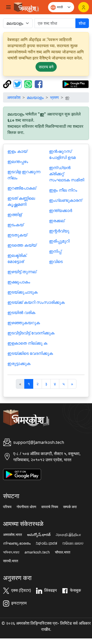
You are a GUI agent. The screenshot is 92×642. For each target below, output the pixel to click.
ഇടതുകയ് (17, 235)
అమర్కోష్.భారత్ (39, 535)
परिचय (7, 507)
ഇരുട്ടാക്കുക (18, 363)
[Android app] (22, 474)
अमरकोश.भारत (12, 535)
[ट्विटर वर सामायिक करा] (18, 83)
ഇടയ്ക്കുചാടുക (22, 292)
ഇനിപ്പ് (55, 251)
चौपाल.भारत (62, 552)
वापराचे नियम (49, 507)
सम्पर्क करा (70, 507)
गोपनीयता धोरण (26, 507)
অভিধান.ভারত (11, 552)
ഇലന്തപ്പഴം (17, 161)
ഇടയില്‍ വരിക (21, 312)
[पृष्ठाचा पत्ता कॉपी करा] (8, 83)
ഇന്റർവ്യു (59, 231)
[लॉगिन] (83, 7)
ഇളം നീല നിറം (63, 190)
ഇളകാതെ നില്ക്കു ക (27, 343)
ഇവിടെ (56, 261)
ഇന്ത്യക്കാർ (60, 210)
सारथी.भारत (10, 561)
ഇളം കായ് (17, 151)
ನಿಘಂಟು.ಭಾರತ (46, 543)
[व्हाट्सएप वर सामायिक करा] (28, 83)
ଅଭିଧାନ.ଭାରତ (73, 543)
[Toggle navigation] (8, 7)
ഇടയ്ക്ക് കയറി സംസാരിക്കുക (36, 302)
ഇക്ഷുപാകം (18, 282)
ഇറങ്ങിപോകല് (21, 188)
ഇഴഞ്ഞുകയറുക (23, 322)
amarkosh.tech (37, 552)
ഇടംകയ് (15, 225)
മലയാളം (35, 97)
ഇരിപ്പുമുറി (59, 241)
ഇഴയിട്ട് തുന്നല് (21, 271)
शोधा (82, 23)
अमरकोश (13, 97)
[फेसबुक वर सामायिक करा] (38, 83)
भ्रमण (54, 97)
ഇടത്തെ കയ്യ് (21, 245)
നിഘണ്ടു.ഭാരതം (17, 543)
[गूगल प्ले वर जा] (75, 83)
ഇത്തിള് (14, 214)
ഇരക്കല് (56, 220)
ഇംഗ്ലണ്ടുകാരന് (65, 200)
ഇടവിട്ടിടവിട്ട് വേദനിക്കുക (30, 333)
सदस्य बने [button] (46, 67)
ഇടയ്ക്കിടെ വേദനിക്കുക (30, 353)
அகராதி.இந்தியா (68, 535)
